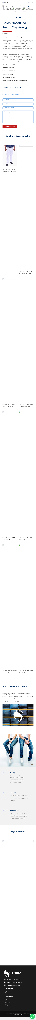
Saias (6, 1005)
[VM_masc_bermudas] (18, 841)
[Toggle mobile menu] (32, 2)
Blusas (6, 1001)
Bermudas (7, 992)
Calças (6, 991)
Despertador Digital (18, 1014)
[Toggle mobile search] (29, 2)
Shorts (6, 1004)
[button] (32, 1016)
